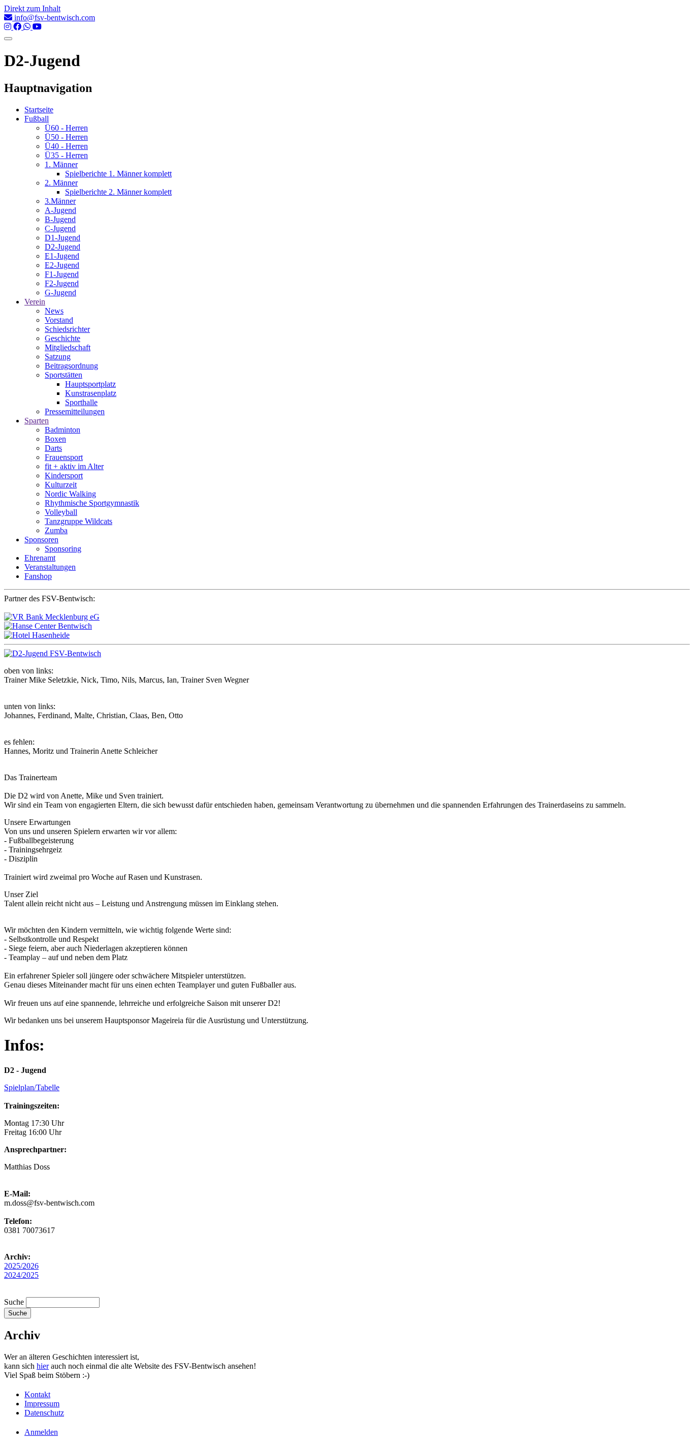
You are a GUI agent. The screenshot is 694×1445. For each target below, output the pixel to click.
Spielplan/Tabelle (31, 1087)
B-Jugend (60, 219)
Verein (34, 301)
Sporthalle (81, 402)
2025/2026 (21, 1266)
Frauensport (64, 457)
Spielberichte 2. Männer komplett (118, 192)
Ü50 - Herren (66, 137)
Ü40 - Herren (66, 146)
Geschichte (62, 338)
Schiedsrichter (67, 329)
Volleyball (61, 512)
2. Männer (61, 182)
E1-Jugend (62, 256)
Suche (14, 1302)
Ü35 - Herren (66, 155)
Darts (53, 448)
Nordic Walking (70, 493)
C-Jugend (60, 228)
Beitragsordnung (71, 365)
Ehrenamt (39, 558)
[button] (52, 653)
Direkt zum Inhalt (32, 8)
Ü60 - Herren (66, 128)
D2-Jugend (62, 246)
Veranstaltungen (50, 567)
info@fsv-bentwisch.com (53, 17)
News (54, 310)
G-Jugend (60, 292)
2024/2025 (21, 1275)
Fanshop (38, 576)
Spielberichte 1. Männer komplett (118, 173)
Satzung (58, 356)
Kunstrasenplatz (90, 393)
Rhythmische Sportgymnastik (92, 503)
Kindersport (64, 475)
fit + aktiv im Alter (74, 466)
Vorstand (59, 320)
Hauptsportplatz (90, 384)
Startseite (38, 109)
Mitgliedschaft (67, 347)
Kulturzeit (61, 484)
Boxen (55, 439)
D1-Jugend (62, 237)
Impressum (41, 1403)
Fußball (36, 118)
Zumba (56, 530)
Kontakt (37, 1394)
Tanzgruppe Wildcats (78, 521)
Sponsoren (41, 539)
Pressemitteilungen (75, 411)
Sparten (36, 420)
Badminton (62, 429)
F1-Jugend (62, 274)
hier (43, 1366)
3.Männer (60, 201)
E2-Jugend (62, 265)
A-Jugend (60, 210)
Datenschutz (44, 1412)
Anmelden (41, 1432)
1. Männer (61, 164)
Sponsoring (63, 548)
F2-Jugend (62, 283)
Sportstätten (63, 375)
